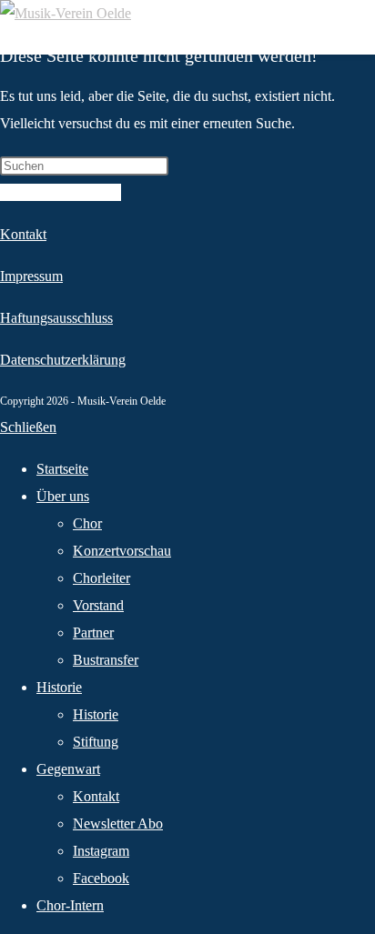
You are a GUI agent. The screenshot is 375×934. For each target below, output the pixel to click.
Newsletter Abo (118, 823)
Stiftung (95, 741)
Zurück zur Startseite (60, 192)
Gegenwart (68, 769)
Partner (93, 632)
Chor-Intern (70, 905)
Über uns (62, 496)
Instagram (101, 851)
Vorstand (98, 605)
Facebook (101, 878)
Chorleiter (101, 578)
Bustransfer (105, 660)
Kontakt (23, 234)
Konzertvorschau (122, 550)
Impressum (31, 276)
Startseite (62, 469)
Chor (87, 523)
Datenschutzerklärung (63, 359)
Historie (59, 687)
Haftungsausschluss (56, 318)
